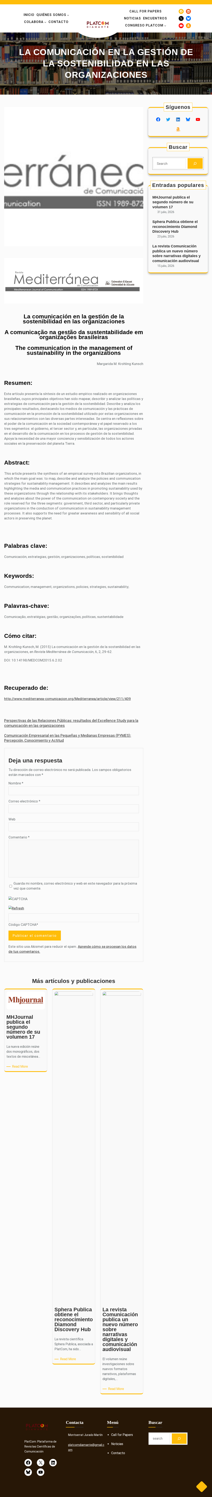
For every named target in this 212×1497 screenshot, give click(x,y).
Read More (20, 1066)
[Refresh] (16, 908)
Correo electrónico (24, 801)
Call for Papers (122, 1435)
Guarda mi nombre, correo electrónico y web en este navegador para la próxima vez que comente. (75, 885)
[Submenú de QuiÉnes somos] (68, 15)
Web (11, 819)
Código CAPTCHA (22, 925)
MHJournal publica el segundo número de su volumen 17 (172, 202)
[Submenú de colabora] (45, 22)
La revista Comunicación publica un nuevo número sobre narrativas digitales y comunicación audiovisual (176, 253)
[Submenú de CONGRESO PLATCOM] (165, 26)
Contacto (118, 1453)
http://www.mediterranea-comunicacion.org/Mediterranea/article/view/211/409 (67, 699)
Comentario (19, 837)
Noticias (117, 1444)
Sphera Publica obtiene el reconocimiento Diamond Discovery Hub (175, 227)
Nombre (15, 783)
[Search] (195, 163)
